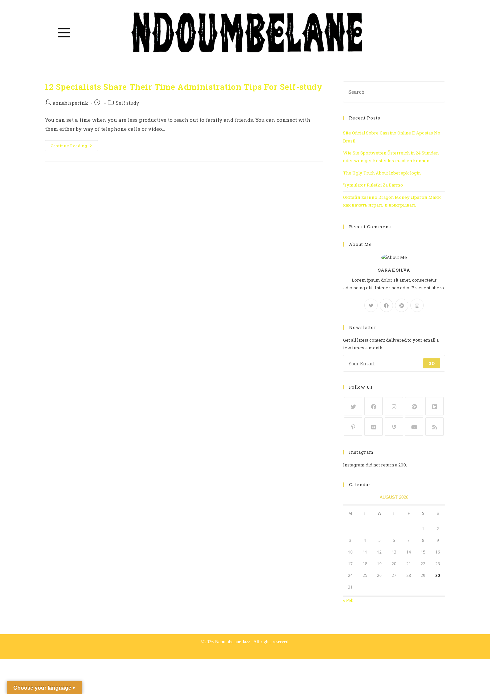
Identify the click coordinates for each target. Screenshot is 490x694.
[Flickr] (373, 426)
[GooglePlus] (401, 305)
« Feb (348, 600)
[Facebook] (386, 305)
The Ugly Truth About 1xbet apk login (382, 173)
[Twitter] (371, 305)
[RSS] (434, 426)
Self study (127, 103)
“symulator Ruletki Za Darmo (373, 185)
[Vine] (394, 426)
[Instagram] (417, 305)
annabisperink (70, 103)
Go (431, 363)
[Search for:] (394, 91)
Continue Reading (69, 145)
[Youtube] (414, 426)
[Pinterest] (353, 426)
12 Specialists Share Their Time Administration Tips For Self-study (184, 86)
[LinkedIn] (434, 406)
